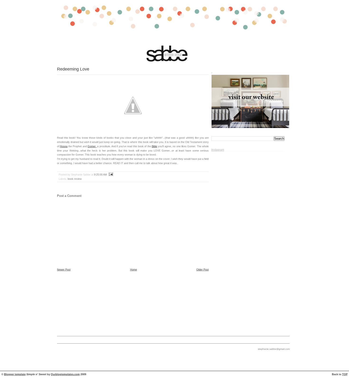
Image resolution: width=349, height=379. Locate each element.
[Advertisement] (173, 303)
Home (133, 269)
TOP (345, 374)
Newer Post (64, 269)
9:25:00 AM (100, 174)
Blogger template (15, 374)
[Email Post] (110, 174)
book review (75, 178)
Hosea (63, 146)
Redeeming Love (73, 68)
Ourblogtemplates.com (65, 374)
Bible (154, 146)
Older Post (202, 269)
